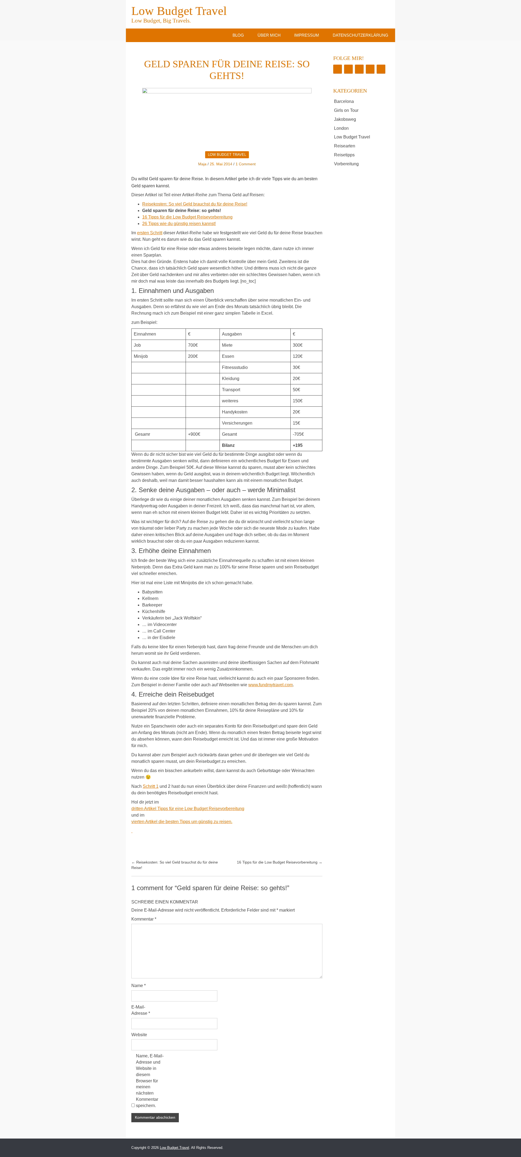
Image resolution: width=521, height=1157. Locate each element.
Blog (238, 35)
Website (139, 1034)
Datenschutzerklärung (360, 35)
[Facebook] (337, 69)
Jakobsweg (345, 119)
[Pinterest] (370, 69)
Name (138, 985)
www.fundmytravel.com (270, 684)
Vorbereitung (346, 164)
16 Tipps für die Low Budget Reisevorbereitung (187, 217)
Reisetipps (344, 155)
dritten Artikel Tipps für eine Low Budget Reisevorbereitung (187, 808)
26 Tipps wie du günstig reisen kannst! (179, 223)
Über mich (269, 35)
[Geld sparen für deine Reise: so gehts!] (226, 117)
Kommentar (143, 919)
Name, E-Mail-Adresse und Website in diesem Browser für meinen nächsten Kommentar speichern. (150, 1081)
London (341, 128)
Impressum (306, 35)
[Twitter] (348, 69)
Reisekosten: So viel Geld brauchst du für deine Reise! (194, 204)
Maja (202, 164)
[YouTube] (381, 69)
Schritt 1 (150, 786)
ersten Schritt (149, 232)
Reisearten (344, 146)
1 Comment (246, 164)
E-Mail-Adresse (140, 1010)
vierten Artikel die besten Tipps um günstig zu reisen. (181, 821)
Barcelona (344, 101)
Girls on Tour (346, 110)
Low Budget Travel (179, 13)
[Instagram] (359, 69)
